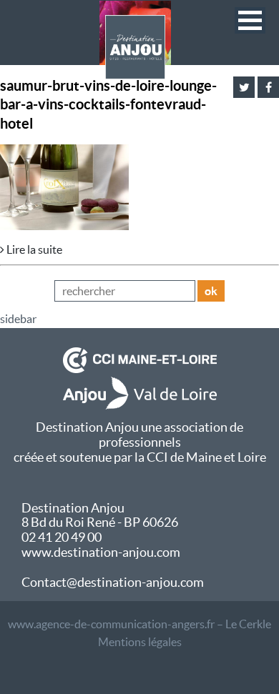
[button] (250, 20)
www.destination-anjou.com (100, 552)
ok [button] (211, 290)
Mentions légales (140, 641)
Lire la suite (33, 249)
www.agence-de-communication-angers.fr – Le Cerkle (139, 624)
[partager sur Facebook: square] (268, 87)
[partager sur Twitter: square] (244, 87)
